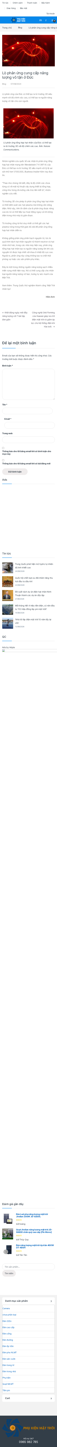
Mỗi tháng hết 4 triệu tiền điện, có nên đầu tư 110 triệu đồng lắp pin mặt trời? (35, 607)
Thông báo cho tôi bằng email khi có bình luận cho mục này (26, 452)
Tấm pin (6, 1390)
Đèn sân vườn (8, 1359)
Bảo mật (23, 8)
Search (41, 20)
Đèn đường (7, 1340)
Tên (4, 404)
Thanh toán (32, 3)
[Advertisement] (28, 517)
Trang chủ (7, 27)
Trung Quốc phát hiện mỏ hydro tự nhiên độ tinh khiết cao (34, 566)
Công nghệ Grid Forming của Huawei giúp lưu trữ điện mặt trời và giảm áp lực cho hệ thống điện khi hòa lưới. (43, 319)
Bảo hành (46, 3)
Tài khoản (50, 13)
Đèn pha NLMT (9, 1352)
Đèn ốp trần (7, 1346)
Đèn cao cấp (8, 1327)
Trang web (7, 433)
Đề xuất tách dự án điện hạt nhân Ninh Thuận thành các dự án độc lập (33, 593)
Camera (6, 1308)
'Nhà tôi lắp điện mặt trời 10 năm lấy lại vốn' (33, 621)
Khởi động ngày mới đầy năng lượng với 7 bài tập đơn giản (14, 316)
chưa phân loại (9, 1314)
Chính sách (18, 3)
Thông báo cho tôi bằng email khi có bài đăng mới (26, 463)
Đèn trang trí (8, 1365)
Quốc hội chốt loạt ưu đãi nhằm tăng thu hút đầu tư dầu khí (34, 580)
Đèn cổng (7, 1333)
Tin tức (5, 3)
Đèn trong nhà (9, 1371)
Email (7, 419)
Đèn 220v (7, 1321)
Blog (20, 27)
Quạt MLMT (8, 1384)
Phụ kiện (6, 1377)
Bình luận (7, 365)
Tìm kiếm (9, 1273)
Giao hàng (11, 8)
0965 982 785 (28, 1442)
